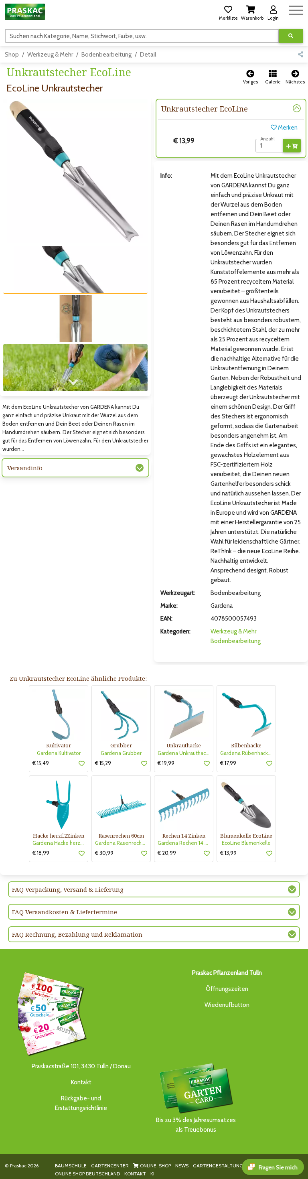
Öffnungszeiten (227, 988)
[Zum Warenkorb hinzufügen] (292, 145)
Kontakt (81, 1082)
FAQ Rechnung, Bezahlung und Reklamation (77, 934)
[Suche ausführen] (291, 36)
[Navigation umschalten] (296, 9)
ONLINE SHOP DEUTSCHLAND (87, 1174)
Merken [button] (287, 127)
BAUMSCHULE (71, 1166)
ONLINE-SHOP (155, 1166)
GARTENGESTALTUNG (218, 1166)
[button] (228, 11)
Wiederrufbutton (227, 1005)
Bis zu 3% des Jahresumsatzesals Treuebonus (196, 1124)
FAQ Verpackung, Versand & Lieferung (68, 889)
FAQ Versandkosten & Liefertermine (64, 912)
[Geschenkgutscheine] (50, 1013)
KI (152, 1174)
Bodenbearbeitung (106, 54)
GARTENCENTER (110, 1166)
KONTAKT (135, 1174)
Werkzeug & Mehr (50, 54)
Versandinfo (25, 468)
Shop (12, 54)
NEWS (181, 1166)
